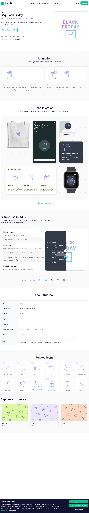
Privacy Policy (5, 510)
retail (66, 340)
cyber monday (47, 342)
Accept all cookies (78, 502)
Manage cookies (78, 509)
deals (71, 340)
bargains (40, 342)
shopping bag (41, 340)
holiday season (78, 340)
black (30, 340)
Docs (38, 3)
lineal (10, 39)
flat (14, 39)
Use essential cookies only (78, 505)
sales (55, 340)
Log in (77, 3)
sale (35, 340)
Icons (33, 3)
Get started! (44, 160)
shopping (23, 334)
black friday (23, 340)
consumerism (24, 342)
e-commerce (33, 342)
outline (6, 39)
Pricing (55, 3)
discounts (60, 340)
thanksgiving (57, 342)
